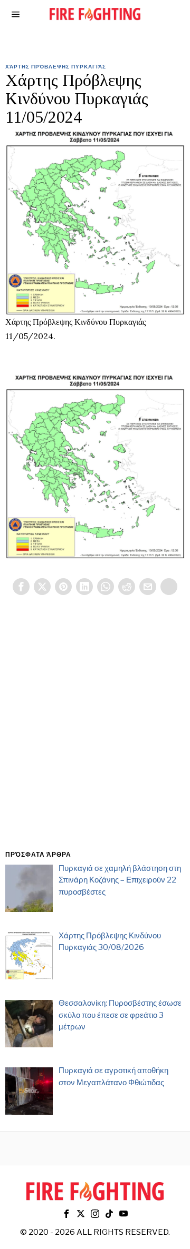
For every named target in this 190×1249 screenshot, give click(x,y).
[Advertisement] (95, 735)
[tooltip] (21, 586)
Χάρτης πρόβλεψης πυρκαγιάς (55, 66)
